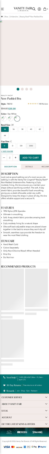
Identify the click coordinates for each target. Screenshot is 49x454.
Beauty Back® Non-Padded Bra (31, 17)
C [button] (4, 146)
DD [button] (21, 146)
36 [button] (14, 129)
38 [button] (22, 129)
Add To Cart (30, 157)
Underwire (14, 17)
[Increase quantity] (16, 158)
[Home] (2, 17)
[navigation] (39, 9)
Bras (6, 17)
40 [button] (31, 129)
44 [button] (5, 136)
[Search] (34, 9)
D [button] (12, 146)
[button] (45, 9)
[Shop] (2, 9)
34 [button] (5, 129)
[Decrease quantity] (4, 158)
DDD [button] (31, 146)
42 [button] (40, 129)
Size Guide (8, 151)
